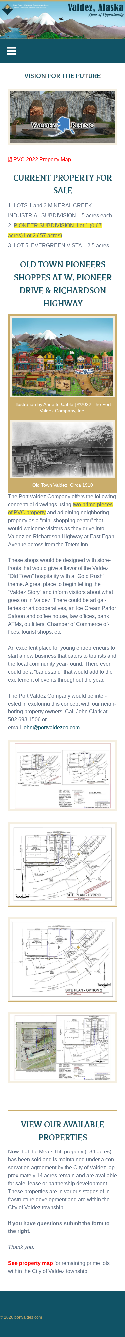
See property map (30, 1263)
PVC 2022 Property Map (41, 159)
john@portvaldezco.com (51, 727)
